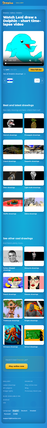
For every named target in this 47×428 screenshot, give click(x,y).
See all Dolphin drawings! (13, 74)
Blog (26, 388)
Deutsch (24, 411)
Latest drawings (9, 385)
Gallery (12, 13)
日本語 (15, 414)
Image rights (8, 391)
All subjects (7, 388)
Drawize (6, 13)
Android (6, 400)
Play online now (16, 366)
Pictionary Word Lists (33, 391)
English (16, 411)
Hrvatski (33, 411)
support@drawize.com (12, 418)
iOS (4, 403)
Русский (7, 414)
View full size (36, 70)
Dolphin (19, 13)
